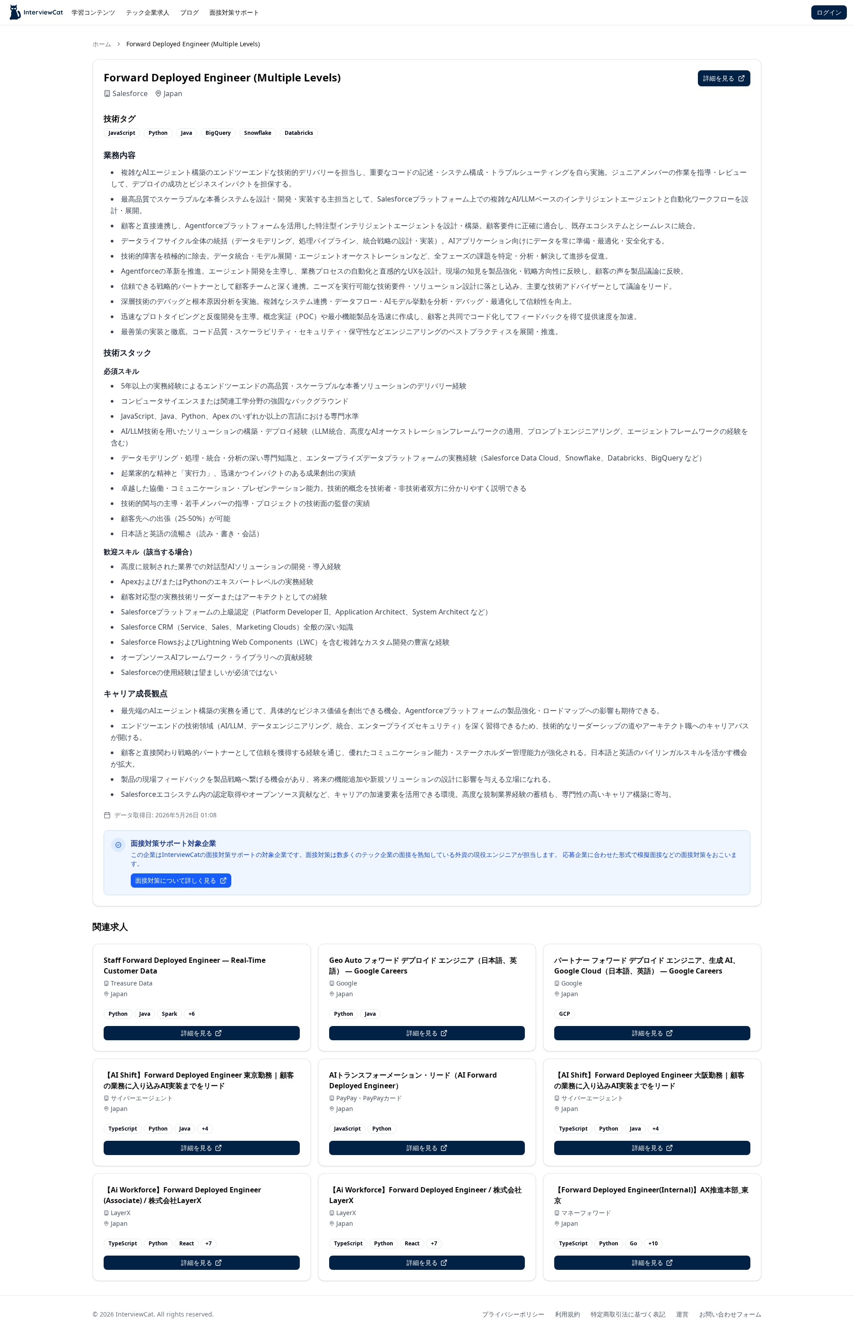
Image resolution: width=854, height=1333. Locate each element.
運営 (682, 1314)
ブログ (189, 12)
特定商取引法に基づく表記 (628, 1314)
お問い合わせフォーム (730, 1314)
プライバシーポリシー (513, 1314)
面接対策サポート (234, 12)
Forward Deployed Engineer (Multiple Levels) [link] (193, 44)
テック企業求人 (147, 12)
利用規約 (567, 1314)
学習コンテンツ (93, 12)
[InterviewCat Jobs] (36, 12)
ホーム (102, 44)
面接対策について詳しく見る (175, 880)
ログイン (829, 12)
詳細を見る (718, 78)
